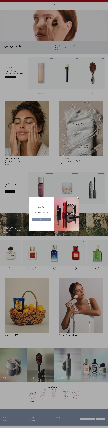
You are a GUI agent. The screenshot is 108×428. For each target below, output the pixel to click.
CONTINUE (41, 219)
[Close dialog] (78, 198)
